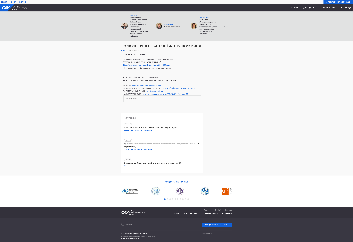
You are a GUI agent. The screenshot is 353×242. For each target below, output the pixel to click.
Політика (135, 98)
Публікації (346, 8)
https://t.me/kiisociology (155, 91)
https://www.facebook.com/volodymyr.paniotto (178, 88)
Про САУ (14, 2)
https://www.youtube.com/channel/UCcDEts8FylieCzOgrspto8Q (164, 94)
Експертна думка (329, 8)
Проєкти (4, 2)
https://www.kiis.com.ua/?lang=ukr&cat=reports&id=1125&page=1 (147, 65)
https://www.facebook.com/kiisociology (146, 85)
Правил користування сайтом (130, 238)
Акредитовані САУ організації (338, 2)
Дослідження (309, 8)
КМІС (130, 98)
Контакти (23, 2)
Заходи (295, 8)
